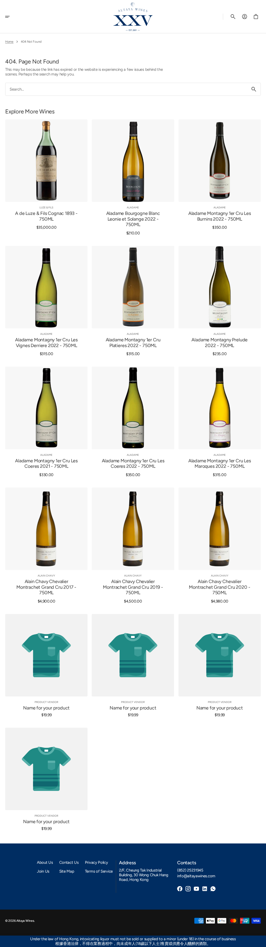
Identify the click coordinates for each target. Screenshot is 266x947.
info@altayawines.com (196, 876)
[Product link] (46, 177)
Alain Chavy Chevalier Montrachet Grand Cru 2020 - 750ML (219, 587)
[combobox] (126, 89)
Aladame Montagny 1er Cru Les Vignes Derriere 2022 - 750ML (46, 342)
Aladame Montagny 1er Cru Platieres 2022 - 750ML (133, 342)
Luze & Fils (46, 207)
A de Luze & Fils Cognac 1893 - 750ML (46, 216)
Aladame (133, 207)
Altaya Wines (25, 921)
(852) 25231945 (190, 870)
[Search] (254, 89)
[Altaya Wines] (133, 16)
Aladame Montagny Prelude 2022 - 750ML (219, 342)
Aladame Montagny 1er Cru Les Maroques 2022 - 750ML (219, 463)
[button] (11, 16)
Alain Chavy (46, 575)
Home (9, 41)
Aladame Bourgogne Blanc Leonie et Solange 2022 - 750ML (133, 219)
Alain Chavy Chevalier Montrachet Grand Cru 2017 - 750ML (46, 587)
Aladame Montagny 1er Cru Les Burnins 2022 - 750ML (219, 216)
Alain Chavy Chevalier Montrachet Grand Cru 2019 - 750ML (133, 587)
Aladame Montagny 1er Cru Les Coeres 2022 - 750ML (133, 463)
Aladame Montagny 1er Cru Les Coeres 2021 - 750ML (46, 463)
